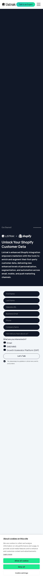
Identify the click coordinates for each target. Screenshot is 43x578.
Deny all (21, 567)
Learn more (7, 554)
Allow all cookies (21, 561)
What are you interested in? (14, 339)
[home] (9, 4)
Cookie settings (21, 573)
